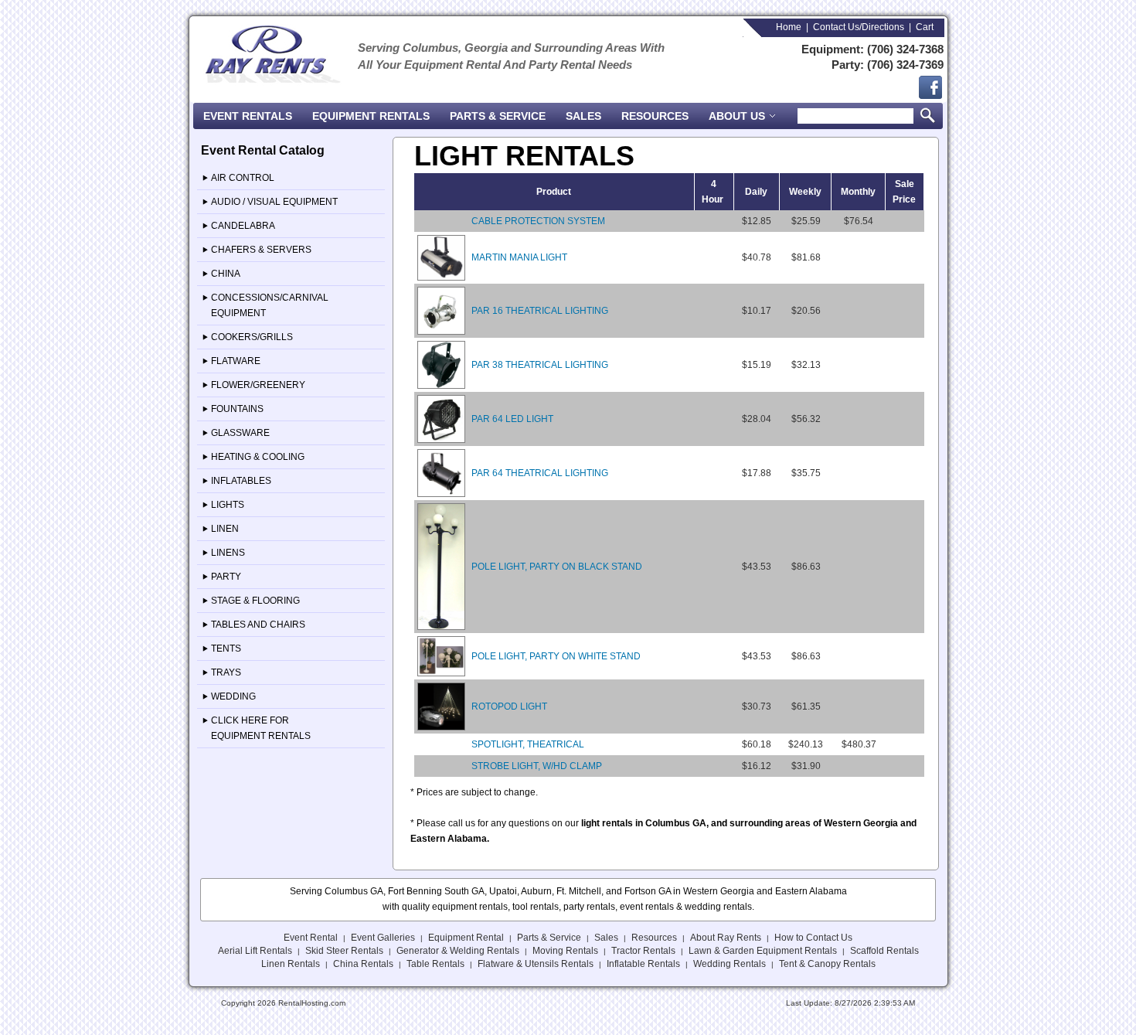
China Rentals (363, 963)
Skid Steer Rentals (344, 950)
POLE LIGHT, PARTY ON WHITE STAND (556, 656)
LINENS (228, 552)
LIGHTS (227, 504)
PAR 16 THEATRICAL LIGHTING (539, 310)
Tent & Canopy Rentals (827, 963)
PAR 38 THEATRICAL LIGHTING (539, 364)
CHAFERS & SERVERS (261, 249)
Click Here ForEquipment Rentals (261, 728)
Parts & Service (498, 116)
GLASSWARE (240, 432)
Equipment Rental (466, 937)
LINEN (225, 528)
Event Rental (311, 937)
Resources (655, 116)
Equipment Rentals (371, 116)
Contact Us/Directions (858, 27)
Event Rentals (247, 116)
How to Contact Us (813, 937)
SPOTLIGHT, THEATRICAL (527, 744)
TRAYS (226, 672)
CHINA (225, 273)
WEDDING (233, 696)
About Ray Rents (725, 937)
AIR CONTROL (242, 177)
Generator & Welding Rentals (457, 950)
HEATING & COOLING (257, 456)
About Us (738, 116)
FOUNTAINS (237, 408)
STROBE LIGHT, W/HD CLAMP (536, 766)
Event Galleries (383, 937)
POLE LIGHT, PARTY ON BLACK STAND (556, 566)
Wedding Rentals (729, 963)
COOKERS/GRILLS (252, 337)
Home (788, 27)
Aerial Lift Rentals (255, 950)
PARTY (226, 576)
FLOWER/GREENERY (258, 385)
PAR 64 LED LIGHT (512, 419)
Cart (925, 27)
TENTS (226, 648)
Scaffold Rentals (884, 950)
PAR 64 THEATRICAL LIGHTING (539, 473)
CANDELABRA (243, 225)
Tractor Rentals (643, 950)
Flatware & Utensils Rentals (536, 963)
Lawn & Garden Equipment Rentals (763, 950)
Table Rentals (435, 963)
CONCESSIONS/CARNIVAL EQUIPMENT (269, 305)
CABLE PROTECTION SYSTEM (538, 221)
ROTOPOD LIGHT (509, 706)
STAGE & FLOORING (255, 600)
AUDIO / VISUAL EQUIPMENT (274, 201)
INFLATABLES (241, 480)
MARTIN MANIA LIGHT (519, 257)
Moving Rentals (565, 950)
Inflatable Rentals (643, 963)
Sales (583, 116)
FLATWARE (235, 361)
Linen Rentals (290, 963)
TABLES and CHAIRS (258, 624)
